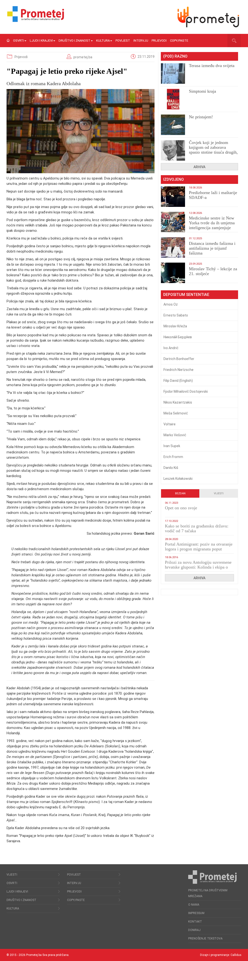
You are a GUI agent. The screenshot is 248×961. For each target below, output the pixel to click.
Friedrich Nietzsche (178, 370)
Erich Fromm (173, 457)
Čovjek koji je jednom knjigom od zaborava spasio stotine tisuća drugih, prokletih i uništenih (213, 149)
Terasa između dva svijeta (211, 65)
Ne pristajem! (201, 116)
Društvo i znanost (74, 40)
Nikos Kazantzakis (177, 402)
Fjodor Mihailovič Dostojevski (185, 391)
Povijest (123, 40)
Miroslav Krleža (175, 326)
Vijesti (219, 493)
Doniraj (194, 930)
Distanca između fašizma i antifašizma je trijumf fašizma (212, 248)
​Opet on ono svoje (181, 507)
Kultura (103, 40)
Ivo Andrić (170, 348)
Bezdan (180, 493)
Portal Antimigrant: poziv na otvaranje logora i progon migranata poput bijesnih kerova (198, 549)
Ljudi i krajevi (41, 40)
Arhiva (199, 167)
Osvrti (18, 40)
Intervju (140, 40)
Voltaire (169, 424)
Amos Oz (170, 304)
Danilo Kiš (170, 468)
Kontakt (195, 921)
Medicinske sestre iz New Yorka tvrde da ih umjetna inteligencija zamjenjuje (212, 223)
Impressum (196, 913)
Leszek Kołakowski (178, 478)
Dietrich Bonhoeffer (178, 359)
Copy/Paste (179, 40)
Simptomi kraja (202, 91)
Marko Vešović (174, 435)
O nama (193, 904)
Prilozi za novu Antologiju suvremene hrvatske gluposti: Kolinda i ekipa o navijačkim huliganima (198, 567)
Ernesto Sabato (175, 315)
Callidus (236, 955)
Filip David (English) (178, 381)
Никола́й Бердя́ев (177, 337)
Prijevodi (159, 40)
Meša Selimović (175, 413)
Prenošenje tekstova (205, 938)
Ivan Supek (171, 446)
